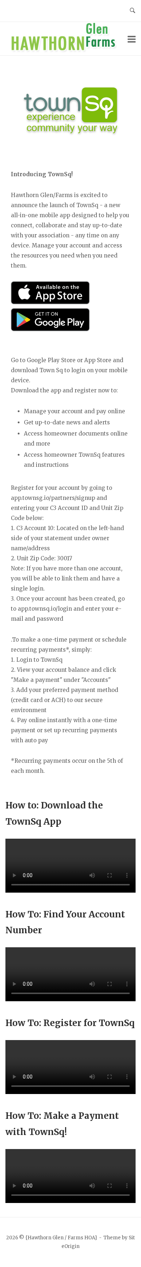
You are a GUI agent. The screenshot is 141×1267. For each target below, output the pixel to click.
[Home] (66, 50)
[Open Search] (132, 11)
